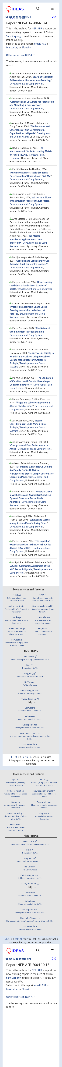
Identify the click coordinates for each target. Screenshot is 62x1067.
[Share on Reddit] (20, 17)
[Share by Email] (26, 17)
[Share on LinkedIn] (23, 17)
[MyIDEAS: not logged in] (53, 16)
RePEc (25, 757)
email (37, 43)
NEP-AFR (37, 28)
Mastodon (11, 47)
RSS (44, 43)
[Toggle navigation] (37, 9)
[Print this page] (29, 17)
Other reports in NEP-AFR (20, 55)
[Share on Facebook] (17, 17)
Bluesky (26, 47)
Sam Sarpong (13, 36)
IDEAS (14, 757)
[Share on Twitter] (14, 17)
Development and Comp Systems (26, 83)
